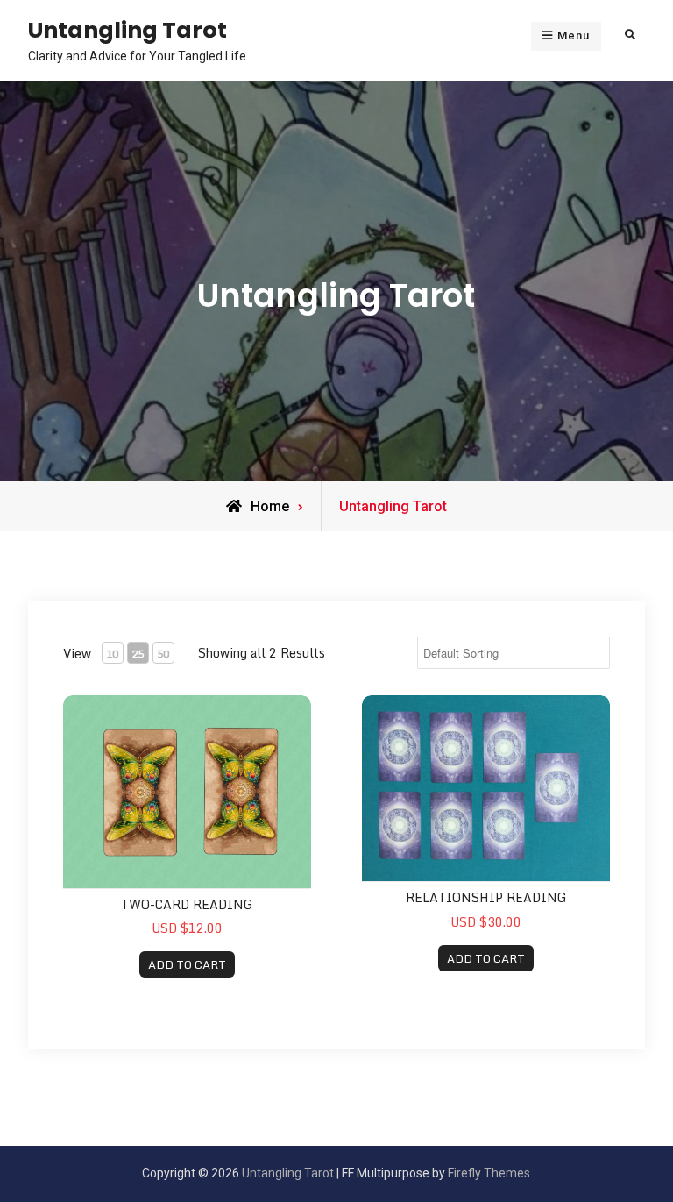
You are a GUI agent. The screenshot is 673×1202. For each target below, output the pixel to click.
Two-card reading (187, 904)
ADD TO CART (187, 964)
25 (137, 653)
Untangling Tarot (127, 30)
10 (112, 653)
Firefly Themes (489, 1173)
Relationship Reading (486, 897)
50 (163, 653)
